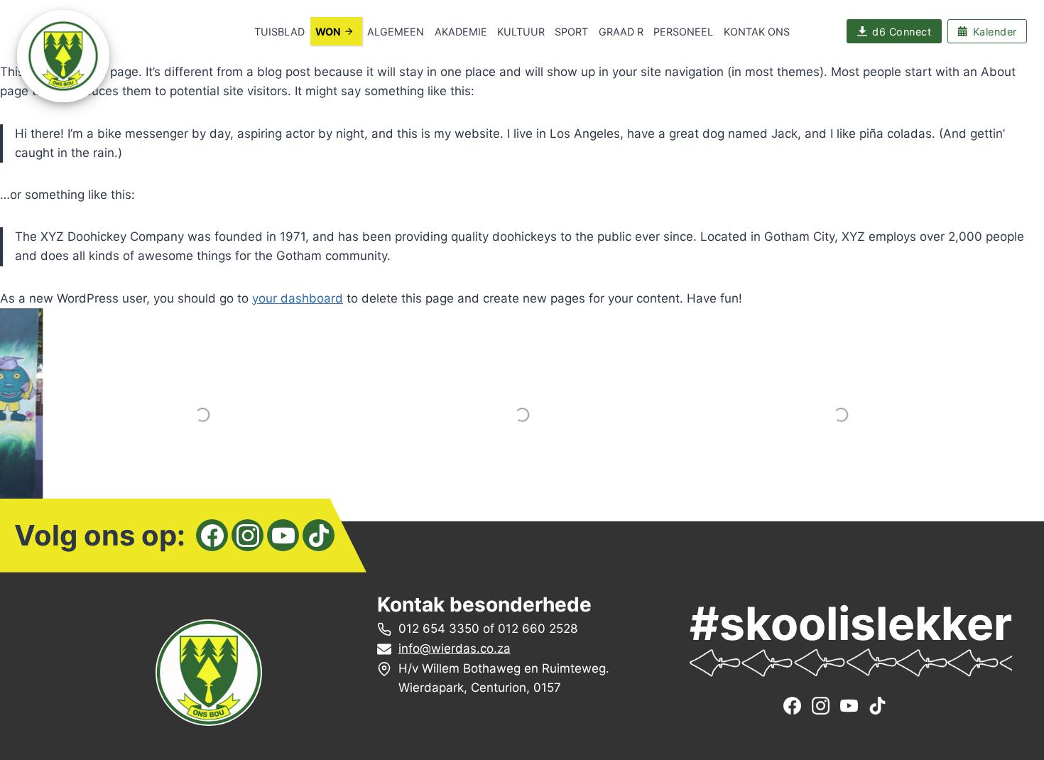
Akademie (461, 32)
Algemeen (395, 32)
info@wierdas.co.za (454, 648)
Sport (571, 32)
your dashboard (297, 298)
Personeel (683, 32)
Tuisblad (279, 32)
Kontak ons (757, 32)
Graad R (621, 32)
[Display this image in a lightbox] (202, 414)
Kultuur (521, 32)
